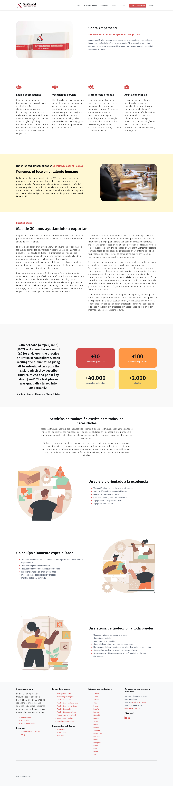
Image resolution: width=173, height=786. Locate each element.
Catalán (96, 700)
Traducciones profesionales (67, 703)
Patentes (60, 736)
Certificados (61, 733)
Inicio (79, 5)
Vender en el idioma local (66, 715)
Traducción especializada (66, 712)
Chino (95, 703)
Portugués (97, 743)
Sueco (95, 752)
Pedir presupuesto (138, 5)
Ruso (95, 749)
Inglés (95, 724)
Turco (95, 755)
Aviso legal (25, 720)
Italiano (96, 727)
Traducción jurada (64, 709)
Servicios (104, 5)
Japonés (96, 730)
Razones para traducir (65, 718)
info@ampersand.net (132, 708)
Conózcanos (26, 717)
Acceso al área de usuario (30, 732)
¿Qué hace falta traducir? (66, 721)
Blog (114, 5)
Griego (95, 721)
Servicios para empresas (66, 697)
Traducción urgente (64, 700)
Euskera (96, 712)
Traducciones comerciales (67, 706)
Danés (95, 706)
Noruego (96, 736)
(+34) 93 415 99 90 (139, 702)
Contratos (61, 730)
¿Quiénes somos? (91, 5)
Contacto (122, 5)
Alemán (96, 694)
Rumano (96, 746)
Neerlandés (97, 733)
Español (96, 709)
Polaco (96, 739)
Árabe (95, 697)
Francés (96, 718)
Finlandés (97, 715)
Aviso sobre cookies (28, 723)
